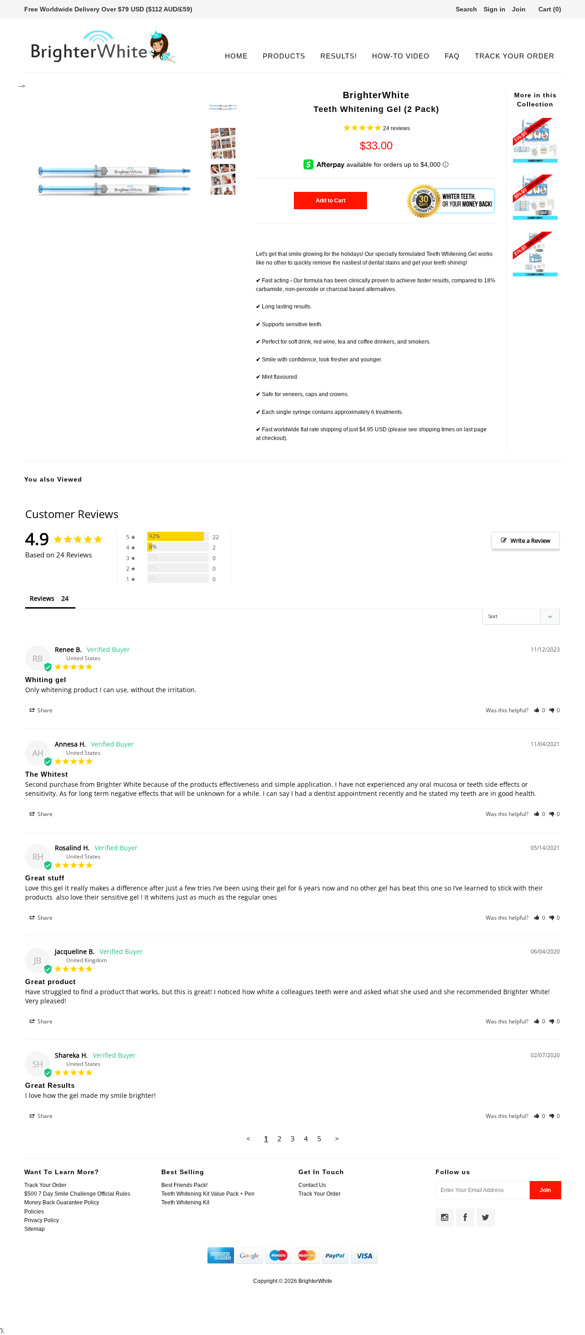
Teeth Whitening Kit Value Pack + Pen (208, 1194)
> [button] (337, 1138)
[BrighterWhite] (103, 63)
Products (284, 56)
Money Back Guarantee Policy (61, 1202)
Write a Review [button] (530, 540)
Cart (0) (549, 9)
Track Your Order (514, 56)
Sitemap (34, 1229)
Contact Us (312, 1185)
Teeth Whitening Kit (185, 1202)
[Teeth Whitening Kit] (535, 161)
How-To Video (401, 56)
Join (519, 9)
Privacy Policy (41, 1220)
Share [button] (44, 710)
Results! (338, 56)
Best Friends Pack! (184, 1185)
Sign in (494, 9)
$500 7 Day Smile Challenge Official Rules (77, 1194)
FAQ (452, 56)
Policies (34, 1211)
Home (236, 56)
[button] (539, 710)
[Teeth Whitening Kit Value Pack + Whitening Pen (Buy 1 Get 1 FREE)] (535, 218)
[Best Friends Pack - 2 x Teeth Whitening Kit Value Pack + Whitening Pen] (535, 274)
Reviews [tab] (42, 598)
